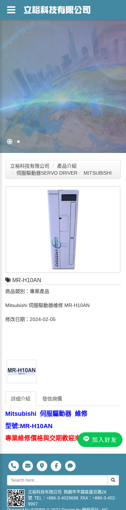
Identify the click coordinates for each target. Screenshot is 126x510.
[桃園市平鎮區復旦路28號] (42, 465)
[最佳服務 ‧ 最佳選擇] (63, 76)
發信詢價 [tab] (52, 398)
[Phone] (14, 465)
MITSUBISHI (98, 173)
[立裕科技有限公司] (57, 9)
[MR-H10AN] (63, 229)
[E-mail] (28, 465)
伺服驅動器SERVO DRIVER (46, 173)
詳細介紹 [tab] (20, 398)
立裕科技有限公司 (29, 166)
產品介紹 (67, 166)
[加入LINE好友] (70, 465)
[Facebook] (57, 465)
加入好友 (103, 440)
